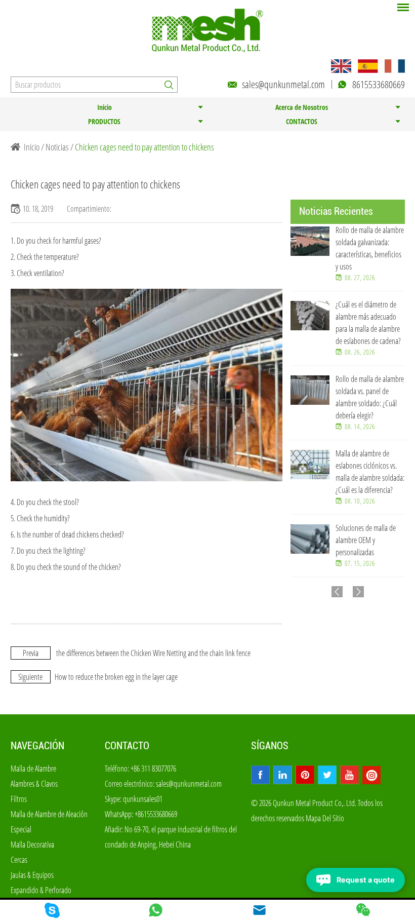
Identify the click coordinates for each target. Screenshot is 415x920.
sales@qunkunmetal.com (283, 84)
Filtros (19, 798)
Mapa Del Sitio (325, 818)
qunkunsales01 (142, 798)
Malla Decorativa (32, 844)
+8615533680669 (156, 814)
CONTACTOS (301, 121)
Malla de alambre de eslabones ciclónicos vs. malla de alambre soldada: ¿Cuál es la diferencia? (370, 471)
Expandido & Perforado (41, 890)
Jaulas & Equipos (32, 874)
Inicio (104, 107)
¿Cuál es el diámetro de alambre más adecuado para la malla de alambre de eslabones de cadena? (368, 323)
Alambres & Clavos (34, 783)
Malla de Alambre (33, 768)
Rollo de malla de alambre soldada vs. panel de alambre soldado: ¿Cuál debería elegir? (370, 397)
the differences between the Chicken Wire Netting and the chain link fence (153, 653)
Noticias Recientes (336, 211)
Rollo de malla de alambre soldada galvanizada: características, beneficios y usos (370, 248)
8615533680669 (378, 84)
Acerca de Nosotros (301, 107)
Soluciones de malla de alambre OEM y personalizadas (366, 540)
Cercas (19, 859)
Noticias (57, 147)
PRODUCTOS (104, 121)
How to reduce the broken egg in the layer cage (116, 676)
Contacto (127, 746)
